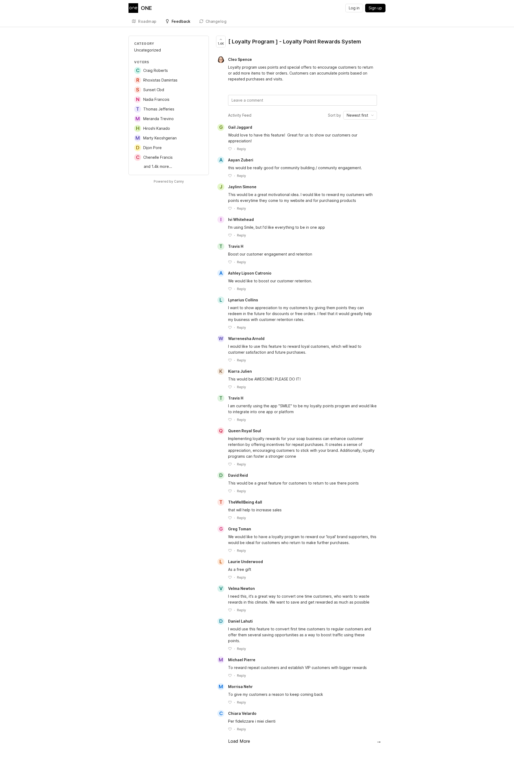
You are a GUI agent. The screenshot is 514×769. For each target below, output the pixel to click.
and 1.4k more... (158, 166)
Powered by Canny (169, 181)
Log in (354, 8)
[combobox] (360, 115)
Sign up (375, 8)
